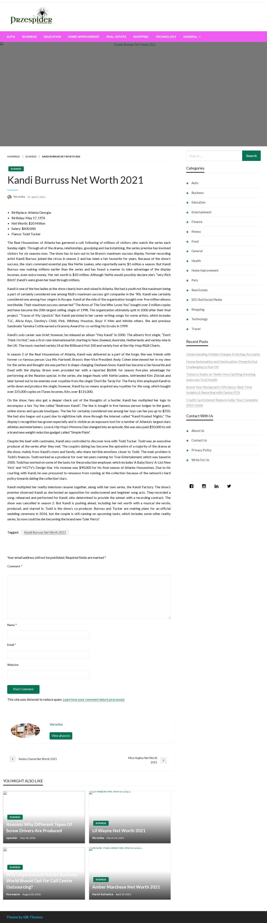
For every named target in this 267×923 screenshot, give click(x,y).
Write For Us (200, 460)
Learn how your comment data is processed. (94, 699)
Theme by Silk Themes (24, 917)
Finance (196, 222)
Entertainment (201, 212)
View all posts (61, 735)
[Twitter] (230, 486)
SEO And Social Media (206, 299)
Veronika (19, 196)
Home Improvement (83, 36)
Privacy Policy (201, 450)
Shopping (141, 36)
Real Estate (116, 36)
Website (13, 664)
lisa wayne (13, 894)
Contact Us (199, 440)
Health (196, 261)
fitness (196, 231)
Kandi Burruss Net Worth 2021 (45, 532)
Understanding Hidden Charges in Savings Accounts (223, 354)
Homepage (13, 156)
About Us (197, 430)
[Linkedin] (217, 486)
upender (12, 838)
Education (52, 36)
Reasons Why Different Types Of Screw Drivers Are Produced (39, 827)
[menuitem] (11, 37)
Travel (195, 329)
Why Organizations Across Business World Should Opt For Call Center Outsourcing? (41, 880)
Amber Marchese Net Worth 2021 (126, 886)
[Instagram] (205, 486)
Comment (14, 566)
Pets (194, 280)
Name (12, 625)
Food (195, 241)
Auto (11, 36)
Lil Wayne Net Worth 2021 (118, 830)
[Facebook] (192, 486)
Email (11, 644)
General (190, 36)
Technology (166, 36)
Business (29, 36)
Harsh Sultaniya (103, 894)
